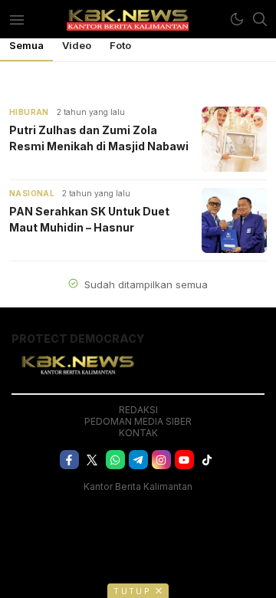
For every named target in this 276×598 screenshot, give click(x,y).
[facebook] (69, 459)
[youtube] (184, 459)
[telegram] (138, 459)
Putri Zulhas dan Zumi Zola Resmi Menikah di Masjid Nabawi (99, 138)
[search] (259, 19)
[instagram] (161, 459)
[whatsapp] (115, 459)
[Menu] (16, 19)
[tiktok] (207, 459)
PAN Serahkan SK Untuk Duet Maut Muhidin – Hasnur (89, 219)
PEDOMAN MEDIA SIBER (138, 421)
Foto (120, 45)
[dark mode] (236, 19)
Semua (26, 45)
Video (76, 45)
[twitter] (92, 459)
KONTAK (138, 433)
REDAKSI (138, 410)
